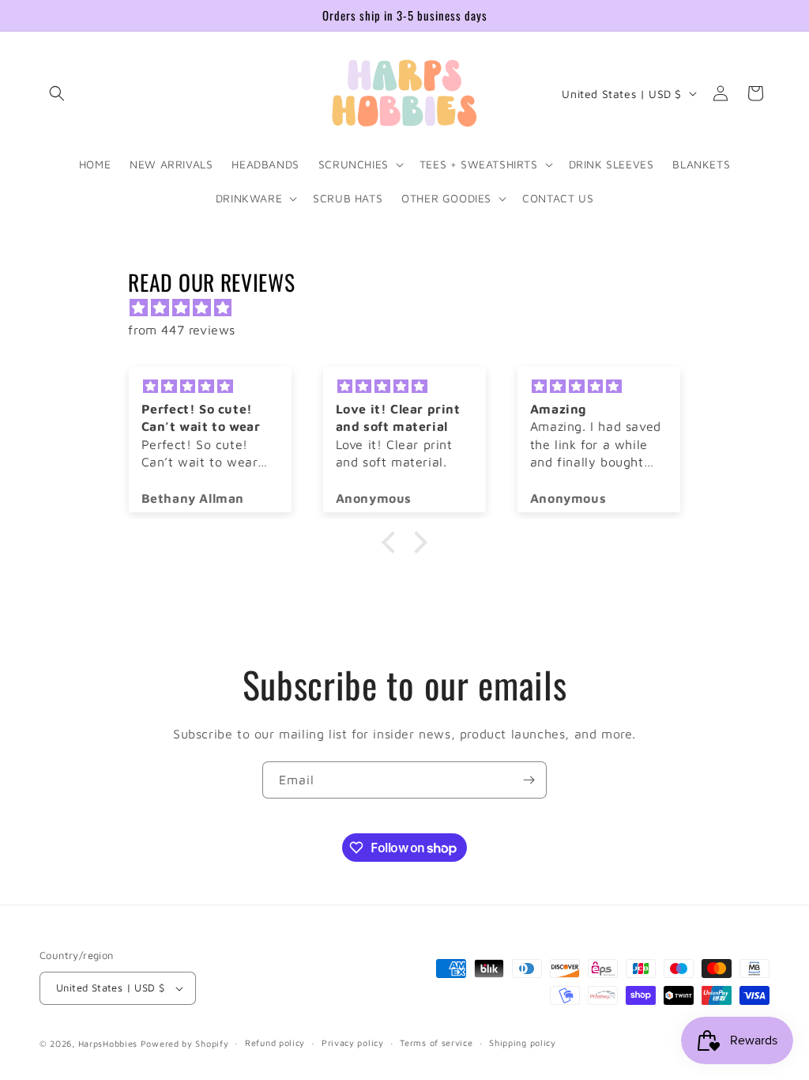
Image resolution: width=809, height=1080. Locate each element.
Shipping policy (522, 1042)
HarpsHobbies (107, 1043)
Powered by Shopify (185, 1043)
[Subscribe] (528, 780)
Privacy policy (353, 1042)
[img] (412, 307)
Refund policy (275, 1042)
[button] (57, 93)
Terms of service (436, 1042)
